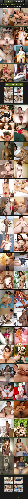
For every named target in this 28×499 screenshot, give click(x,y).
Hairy (8, 1)
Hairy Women (23, 4)
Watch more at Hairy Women (14, 84)
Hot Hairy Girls (15, 4)
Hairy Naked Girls (5, 4)
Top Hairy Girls (19, 1)
